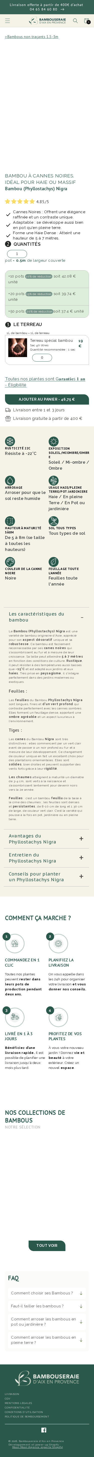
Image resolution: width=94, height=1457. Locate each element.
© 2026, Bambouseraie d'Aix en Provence (36, 1441)
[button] (7, 20)
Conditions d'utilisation (24, 1412)
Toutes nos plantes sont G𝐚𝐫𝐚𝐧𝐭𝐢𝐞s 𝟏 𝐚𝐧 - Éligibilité (45, 381)
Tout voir (46, 1246)
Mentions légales (18, 1403)
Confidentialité (17, 1407)
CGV (8, 1398)
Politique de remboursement (27, 1416)
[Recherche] (75, 20)
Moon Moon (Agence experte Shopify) (37, 1447)
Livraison (12, 1394)
